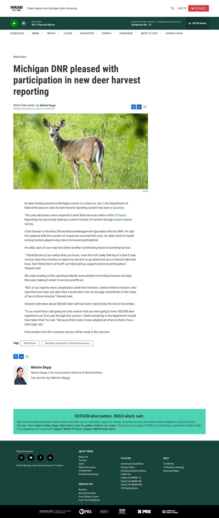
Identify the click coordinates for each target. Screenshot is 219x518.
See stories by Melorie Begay (50, 378)
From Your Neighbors (89, 500)
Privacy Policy (128, 467)
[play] (14, 23)
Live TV (182, 8)
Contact (83, 460)
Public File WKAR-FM (131, 481)
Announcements (87, 493)
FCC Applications (129, 488)
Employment (85, 470)
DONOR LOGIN (174, 33)
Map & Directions (87, 467)
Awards (83, 489)
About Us (83, 457)
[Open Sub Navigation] (27, 33)
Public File (126, 474)
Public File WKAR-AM (131, 484)
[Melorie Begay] (20, 375)
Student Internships (89, 474)
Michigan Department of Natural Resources (67, 343)
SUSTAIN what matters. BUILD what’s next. (109, 416)
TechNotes (168, 463)
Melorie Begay (48, 105)
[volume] (23, 23)
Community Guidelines (132, 463)
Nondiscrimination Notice (133, 471)
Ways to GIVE (149, 33)
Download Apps (171, 471)
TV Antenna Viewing (173, 467)
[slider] (28, 23)
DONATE (200, 8)
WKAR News (19, 56)
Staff (81, 463)
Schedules (17, 33)
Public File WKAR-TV (131, 477)
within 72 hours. (116, 215)
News (35, 33)
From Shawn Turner (89, 496)
